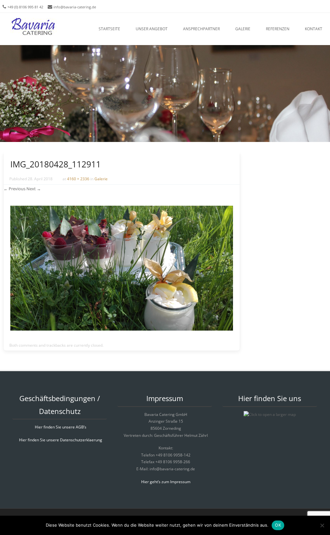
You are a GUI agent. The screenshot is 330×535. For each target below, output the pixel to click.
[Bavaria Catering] (36, 27)
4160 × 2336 (78, 179)
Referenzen (277, 29)
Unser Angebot (152, 29)
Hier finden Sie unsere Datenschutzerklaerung (60, 440)
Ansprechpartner (201, 29)
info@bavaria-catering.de (74, 7)
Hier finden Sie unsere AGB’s (60, 427)
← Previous (14, 189)
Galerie (242, 29)
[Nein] (322, 525)
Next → (33, 189)
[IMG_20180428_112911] (121, 329)
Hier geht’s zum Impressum (165, 481)
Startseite (109, 29)
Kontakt (313, 29)
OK (278, 525)
